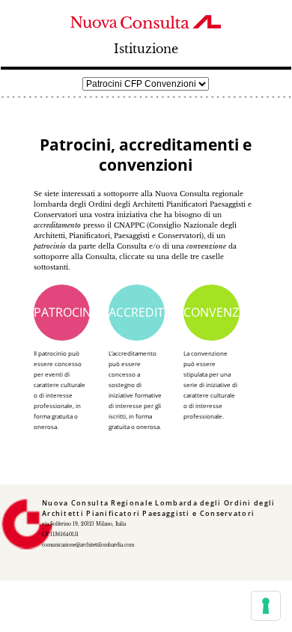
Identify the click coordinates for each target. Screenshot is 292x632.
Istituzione (146, 49)
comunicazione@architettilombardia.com (88, 545)
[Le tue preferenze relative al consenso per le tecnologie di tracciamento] (266, 606)
